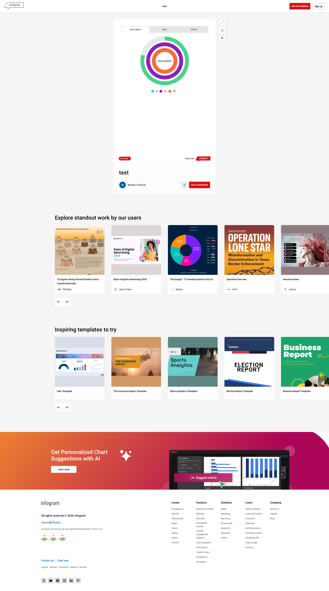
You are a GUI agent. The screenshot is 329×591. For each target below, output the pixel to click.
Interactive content (204, 509)
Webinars (249, 523)
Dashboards (177, 518)
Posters (175, 542)
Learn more (64, 469)
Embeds (200, 513)
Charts (175, 528)
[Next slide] (66, 302)
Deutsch (53, 567)
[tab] (135, 29)
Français (83, 567)
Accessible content (201, 525)
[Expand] (222, 22)
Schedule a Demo (253, 533)
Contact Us (47, 560)
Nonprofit (225, 528)
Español (73, 567)
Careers (273, 513)
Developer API (252, 537)
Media (224, 509)
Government (226, 523)
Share (126, 158)
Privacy (56, 522)
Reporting (225, 518)
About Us (274, 509)
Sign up (318, 6)
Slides (174, 537)
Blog (272, 518)
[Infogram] (14, 6)
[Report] (222, 38)
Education (225, 533)
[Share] (222, 30)
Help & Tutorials (252, 509)
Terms (45, 522)
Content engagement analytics (202, 534)
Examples (250, 518)
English (44, 567)
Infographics (178, 509)
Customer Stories (253, 513)
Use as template (299, 6)
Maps (174, 523)
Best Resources (252, 528)
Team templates (203, 542)
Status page (251, 542)
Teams (224, 537)
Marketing (225, 513)
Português (63, 567)
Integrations (201, 557)
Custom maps (203, 552)
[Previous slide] (59, 302)
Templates (201, 561)
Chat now (63, 560)
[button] (155, 91)
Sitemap (249, 547)
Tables (175, 533)
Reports (175, 513)
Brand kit (200, 518)
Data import (201, 547)
